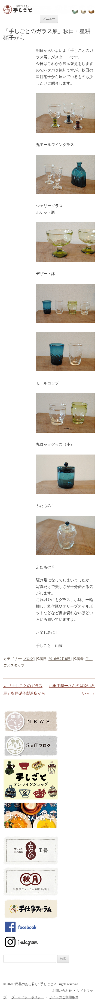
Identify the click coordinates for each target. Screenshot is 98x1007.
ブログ (28, 659)
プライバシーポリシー (27, 997)
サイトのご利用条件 (63, 997)
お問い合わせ (62, 991)
